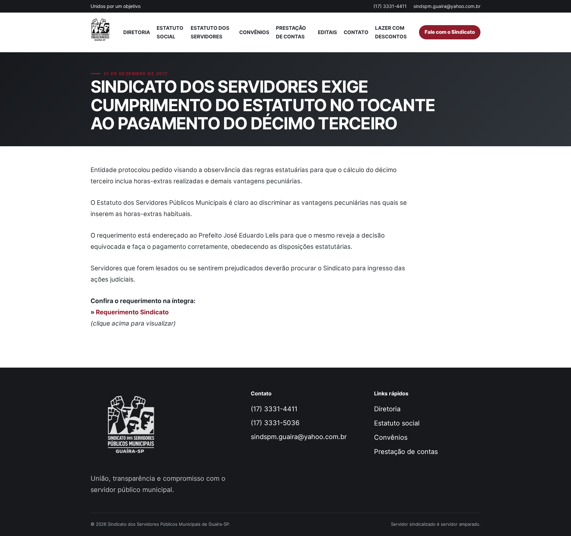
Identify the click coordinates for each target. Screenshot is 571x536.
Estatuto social (397, 423)
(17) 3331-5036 (275, 423)
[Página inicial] (103, 32)
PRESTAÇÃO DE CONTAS (291, 32)
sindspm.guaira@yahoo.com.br (446, 6)
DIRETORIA (136, 32)
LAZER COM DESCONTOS (391, 32)
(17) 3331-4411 (390, 6)
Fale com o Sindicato (450, 32)
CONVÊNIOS (254, 32)
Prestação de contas (406, 452)
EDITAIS (327, 32)
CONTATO (356, 32)
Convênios (390, 437)
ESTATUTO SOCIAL (170, 32)
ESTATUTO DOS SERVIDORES (210, 32)
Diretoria (387, 409)
